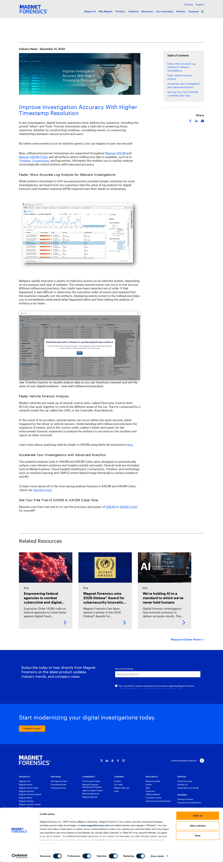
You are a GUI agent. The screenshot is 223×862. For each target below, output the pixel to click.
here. (130, 444)
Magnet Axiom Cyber (28, 788)
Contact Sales (32, 728)
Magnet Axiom (25, 784)
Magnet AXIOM (115, 153)
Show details (157, 856)
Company (193, 11)
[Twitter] (101, 760)
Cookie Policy (99, 839)
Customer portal (184, 781)
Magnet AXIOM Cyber (33, 157)
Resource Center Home (186, 639)
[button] (202, 11)
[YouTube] (112, 760)
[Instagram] (123, 760)
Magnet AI (90, 11)
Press (116, 791)
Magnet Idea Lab (89, 797)
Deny (197, 835)
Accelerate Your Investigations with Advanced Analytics (183, 85)
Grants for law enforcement (158, 801)
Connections (40, 160)
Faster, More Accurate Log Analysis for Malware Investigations (181, 67)
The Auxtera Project (91, 781)
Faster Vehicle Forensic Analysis (179, 77)
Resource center (153, 781)
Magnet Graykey (26, 791)
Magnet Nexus (25, 797)
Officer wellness (153, 794)
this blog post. (42, 490)
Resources (147, 11)
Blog (148, 788)
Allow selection (198, 825)
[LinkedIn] (107, 760)
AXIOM (110, 506)
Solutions (133, 11)
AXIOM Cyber (128, 506)
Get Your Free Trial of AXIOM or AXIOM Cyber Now (182, 94)
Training (188, 4)
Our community (164, 11)
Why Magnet (105, 11)
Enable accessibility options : (184, 760)
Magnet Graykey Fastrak (30, 794)
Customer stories (153, 797)
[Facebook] (118, 760)
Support (200, 4)
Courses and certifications (189, 802)
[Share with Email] (202, 120)
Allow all (197, 815)
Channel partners (58, 784)
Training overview (185, 799)
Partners (180, 11)
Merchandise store (90, 793)
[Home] (35, 760)
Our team (118, 784)
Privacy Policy (47, 843)
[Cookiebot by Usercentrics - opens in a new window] (19, 856)
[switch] (87, 856)
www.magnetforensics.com (94, 825)
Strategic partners (59, 781)
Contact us (182, 784)
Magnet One (24, 781)
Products (120, 11)
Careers (117, 781)
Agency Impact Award (92, 790)
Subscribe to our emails (188, 788)
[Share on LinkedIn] (196, 120)
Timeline (24, 160)
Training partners (58, 788)
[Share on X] (190, 120)
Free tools (150, 791)
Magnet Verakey (26, 801)
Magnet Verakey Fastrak (30, 804)
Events (149, 784)
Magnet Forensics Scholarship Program (91, 785)
